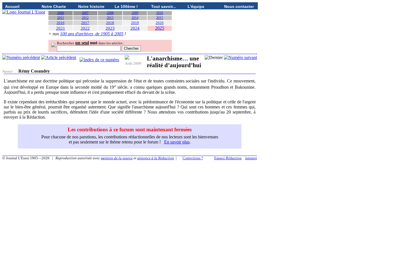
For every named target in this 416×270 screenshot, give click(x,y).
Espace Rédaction (228, 158)
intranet (251, 158)
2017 (85, 23)
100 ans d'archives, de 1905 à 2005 (91, 33)
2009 (135, 13)
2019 (135, 23)
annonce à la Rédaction (155, 158)
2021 (60, 28)
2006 (60, 13)
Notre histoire (91, 6)
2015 (159, 18)
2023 (110, 28)
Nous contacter (239, 6)
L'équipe (196, 6)
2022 (85, 28)
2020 (160, 23)
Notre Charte (54, 6)
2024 (135, 28)
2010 (159, 13)
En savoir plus (177, 142)
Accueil (12, 6)
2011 (60, 18)
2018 (110, 23)
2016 (61, 23)
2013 (110, 18)
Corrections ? (193, 158)
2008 (110, 13)
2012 (85, 18)
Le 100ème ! (126, 6)
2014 (135, 18)
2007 (85, 13)
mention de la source (117, 158)
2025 (159, 28)
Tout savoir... (163, 6)
